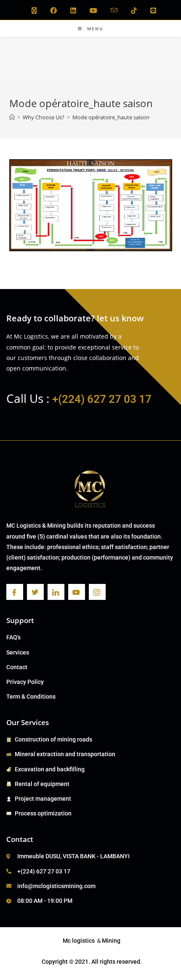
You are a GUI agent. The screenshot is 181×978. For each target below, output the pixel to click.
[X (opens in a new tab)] (34, 10)
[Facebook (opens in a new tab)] (53, 10)
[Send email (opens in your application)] (114, 10)
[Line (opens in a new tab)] (150, 10)
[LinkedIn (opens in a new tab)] (73, 10)
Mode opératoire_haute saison (110, 117)
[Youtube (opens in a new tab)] (93, 10)
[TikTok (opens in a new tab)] (134, 10)
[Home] (12, 117)
